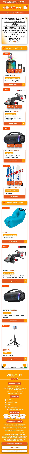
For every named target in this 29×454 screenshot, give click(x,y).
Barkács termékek (11, 114)
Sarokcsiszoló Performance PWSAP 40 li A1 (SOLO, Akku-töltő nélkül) (13, 118)
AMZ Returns (9, 153)
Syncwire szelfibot (8, 355)
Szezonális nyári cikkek (12, 190)
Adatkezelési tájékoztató (14, 451)
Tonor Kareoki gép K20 (12, 81)
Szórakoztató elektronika (13, 78)
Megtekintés (13, 84)
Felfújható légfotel (8, 238)
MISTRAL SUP (9, 193)
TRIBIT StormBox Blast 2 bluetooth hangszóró (12, 156)
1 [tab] (13, 41)
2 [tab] (15, 41)
